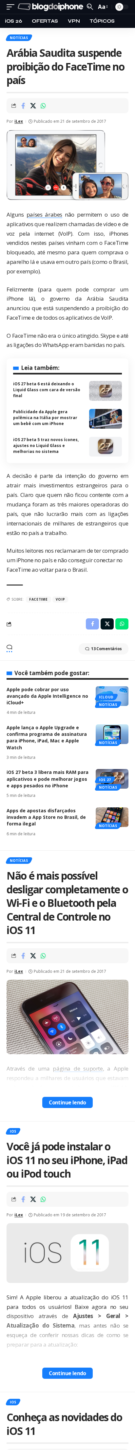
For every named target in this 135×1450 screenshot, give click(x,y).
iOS (13, 1131)
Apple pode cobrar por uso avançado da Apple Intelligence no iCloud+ (47, 696)
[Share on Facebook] (23, 105)
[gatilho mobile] (12, 7)
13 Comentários (106, 648)
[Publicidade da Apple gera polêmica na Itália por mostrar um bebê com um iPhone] (105, 419)
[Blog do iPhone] (51, 7)
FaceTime (38, 599)
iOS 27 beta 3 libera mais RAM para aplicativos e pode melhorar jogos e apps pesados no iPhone (47, 779)
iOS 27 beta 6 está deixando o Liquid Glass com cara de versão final (46, 389)
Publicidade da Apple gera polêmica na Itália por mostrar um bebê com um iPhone (45, 417)
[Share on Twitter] (33, 105)
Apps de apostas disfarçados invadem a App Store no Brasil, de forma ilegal (46, 817)
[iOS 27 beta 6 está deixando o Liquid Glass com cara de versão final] (105, 391)
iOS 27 (105, 780)
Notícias (19, 37)
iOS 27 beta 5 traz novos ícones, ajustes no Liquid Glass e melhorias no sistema (46, 445)
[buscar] (90, 7)
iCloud (106, 697)
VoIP (60, 599)
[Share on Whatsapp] (43, 105)
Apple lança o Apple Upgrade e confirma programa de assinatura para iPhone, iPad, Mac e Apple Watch (47, 737)
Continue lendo (67, 1102)
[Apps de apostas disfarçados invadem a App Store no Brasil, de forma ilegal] (112, 817)
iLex (18, 121)
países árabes (44, 214)
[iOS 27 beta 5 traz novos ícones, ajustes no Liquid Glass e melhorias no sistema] (105, 447)
